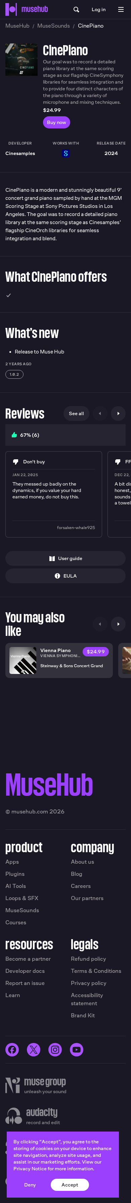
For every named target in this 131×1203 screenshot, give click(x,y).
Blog (76, 874)
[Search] (76, 9)
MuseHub (17, 26)
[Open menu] (121, 9)
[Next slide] (118, 413)
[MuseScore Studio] (65, 153)
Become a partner (28, 959)
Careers (81, 886)
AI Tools (15, 886)
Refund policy (88, 959)
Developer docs (25, 971)
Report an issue (25, 983)
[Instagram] (55, 1049)
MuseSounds (53, 26)
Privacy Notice (30, 1168)
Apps (12, 862)
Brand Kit (83, 1015)
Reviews (25, 413)
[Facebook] (12, 1049)
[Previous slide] (100, 413)
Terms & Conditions (96, 971)
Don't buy (34, 461)
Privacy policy (88, 983)
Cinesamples (20, 153)
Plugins (15, 874)
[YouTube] (76, 1049)
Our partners (87, 898)
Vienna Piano (55, 650)
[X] (33, 1049)
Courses (15, 922)
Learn (12, 995)
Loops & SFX (21, 898)
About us (82, 862)
